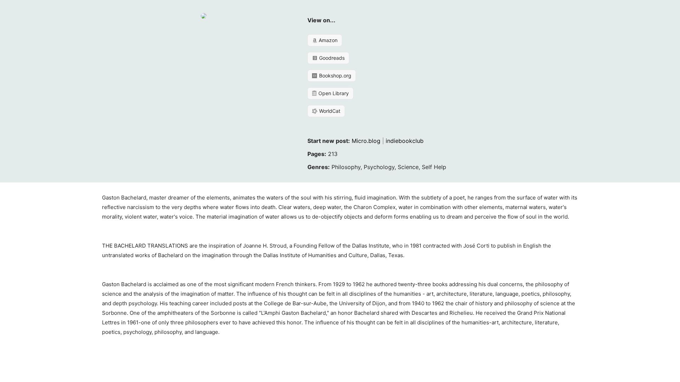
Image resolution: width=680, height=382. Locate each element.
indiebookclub (405, 140)
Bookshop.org (334, 76)
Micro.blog (366, 140)
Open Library (333, 93)
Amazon (327, 40)
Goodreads (331, 58)
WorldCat (329, 111)
